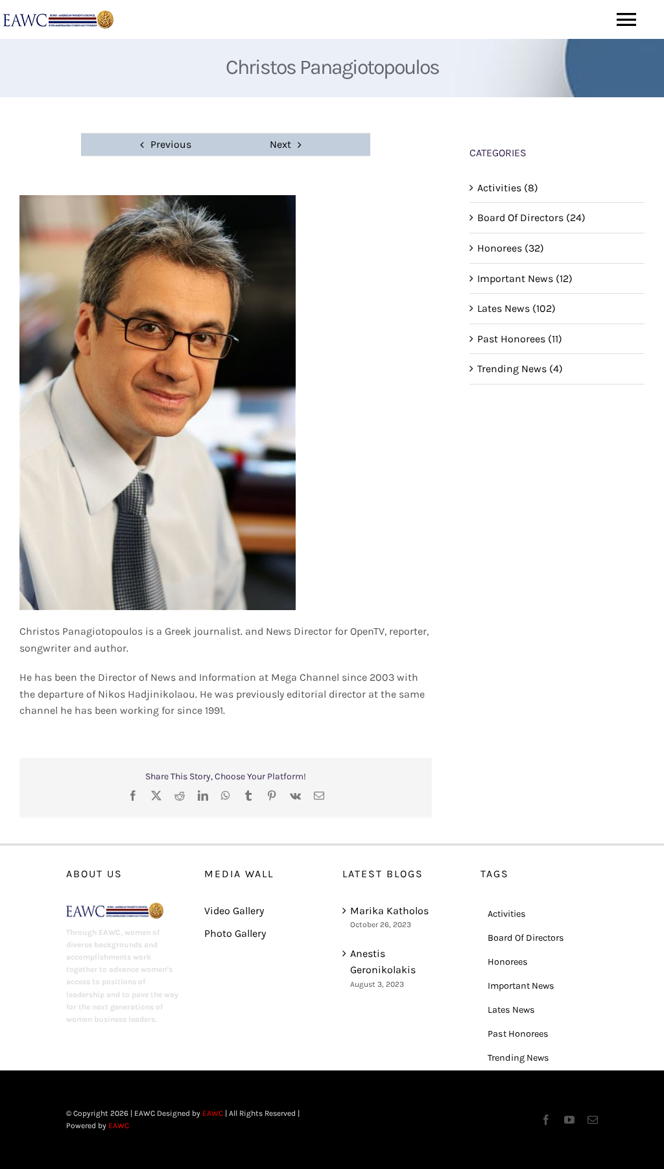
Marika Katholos (389, 910)
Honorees (508, 961)
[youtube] (569, 1120)
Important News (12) (525, 278)
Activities (507, 913)
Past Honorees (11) (519, 339)
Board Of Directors (526, 937)
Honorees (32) (510, 248)
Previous (170, 144)
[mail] (592, 1120)
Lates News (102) (516, 308)
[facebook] (546, 1120)
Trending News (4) (520, 368)
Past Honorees (518, 1033)
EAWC (212, 1113)
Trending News (518, 1057)
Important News (521, 985)
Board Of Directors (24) (531, 217)
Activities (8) (507, 188)
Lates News (511, 1009)
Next (280, 144)
